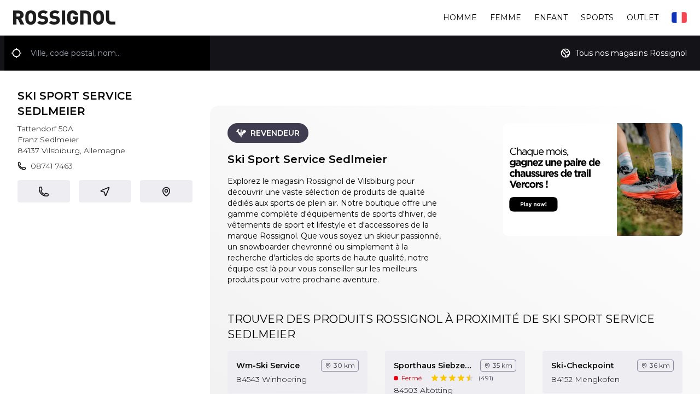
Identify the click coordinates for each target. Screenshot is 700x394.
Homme (460, 17)
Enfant (551, 17)
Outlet (642, 17)
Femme (505, 17)
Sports (597, 17)
